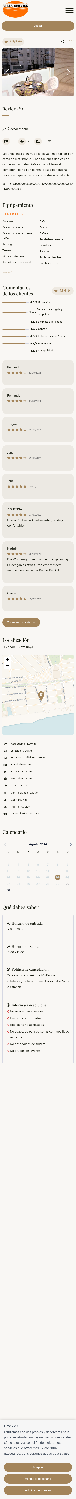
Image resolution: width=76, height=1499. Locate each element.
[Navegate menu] (68, 11)
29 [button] (57, 883)
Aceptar (38, 1467)
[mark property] (41, 696)
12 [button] (28, 871)
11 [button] (18, 871)
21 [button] (47, 877)
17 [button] (8, 877)
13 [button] (38, 871)
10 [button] (8, 871)
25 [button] (18, 883)
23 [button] (67, 877)
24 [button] (8, 883)
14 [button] (47, 871)
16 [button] (67, 871)
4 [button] (18, 864)
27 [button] (38, 883)
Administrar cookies (38, 1490)
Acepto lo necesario (38, 1478)
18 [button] (18, 877)
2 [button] (67, 858)
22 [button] (57, 877)
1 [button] (57, 858)
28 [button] (48, 883)
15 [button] (57, 871)
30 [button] (67, 883)
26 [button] (28, 883)
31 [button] (8, 890)
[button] (40, 695)
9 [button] (67, 864)
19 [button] (28, 877)
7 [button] (48, 864)
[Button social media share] (62, 42)
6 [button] (38, 864)
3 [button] (9, 864)
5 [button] (28, 864)
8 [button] (58, 864)
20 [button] (38, 877)
